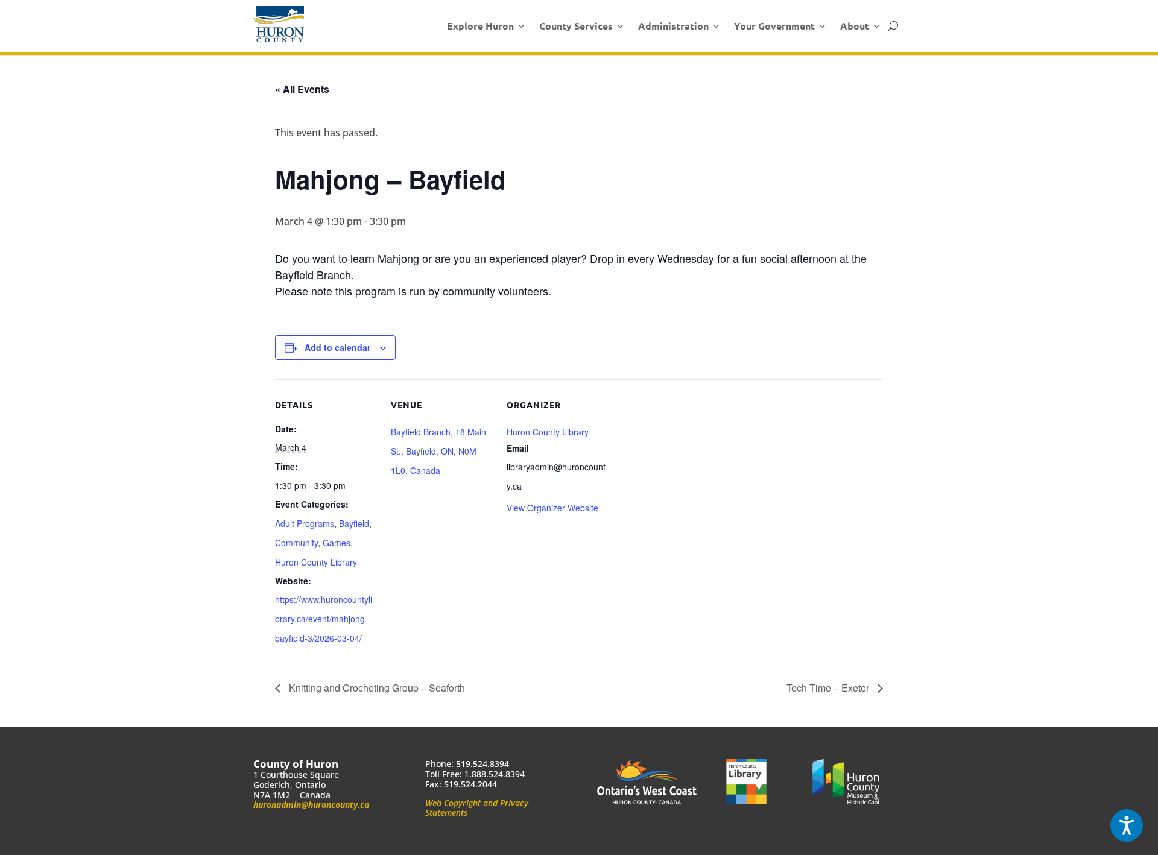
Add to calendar (337, 347)
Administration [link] (673, 25)
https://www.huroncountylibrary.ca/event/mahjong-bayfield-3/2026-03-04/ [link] (323, 618)
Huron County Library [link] (316, 562)
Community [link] (296, 543)
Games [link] (336, 543)
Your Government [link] (774, 25)
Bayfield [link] (354, 523)
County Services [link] (576, 25)
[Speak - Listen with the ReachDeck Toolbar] (1126, 825)
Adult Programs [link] (304, 523)
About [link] (854, 25)
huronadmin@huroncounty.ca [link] (311, 804)
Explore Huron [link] (480, 25)
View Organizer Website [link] (552, 508)
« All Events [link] (302, 89)
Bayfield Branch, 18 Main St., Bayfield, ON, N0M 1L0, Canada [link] (438, 451)
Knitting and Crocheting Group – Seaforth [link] (375, 688)
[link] (278, 24)
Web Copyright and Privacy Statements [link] (476, 808)
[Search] (893, 26)
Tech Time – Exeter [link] (829, 688)
